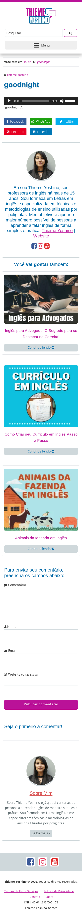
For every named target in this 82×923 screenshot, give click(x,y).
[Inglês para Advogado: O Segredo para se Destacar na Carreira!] (41, 299)
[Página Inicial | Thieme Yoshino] (41, 15)
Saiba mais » (41, 833)
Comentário (16, 585)
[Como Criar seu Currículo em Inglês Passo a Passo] (41, 396)
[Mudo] (62, 101)
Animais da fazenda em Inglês (41, 538)
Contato (35, 897)
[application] (41, 101)
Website (41, 235)
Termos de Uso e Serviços (21, 891)
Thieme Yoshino (17, 75)
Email (11, 650)
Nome (11, 626)
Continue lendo (40, 347)
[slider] (70, 100)
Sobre (49, 897)
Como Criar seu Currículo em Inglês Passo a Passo (41, 437)
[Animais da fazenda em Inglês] (41, 499)
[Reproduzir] (9, 101)
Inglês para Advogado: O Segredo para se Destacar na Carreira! (41, 334)
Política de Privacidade (59, 891)
